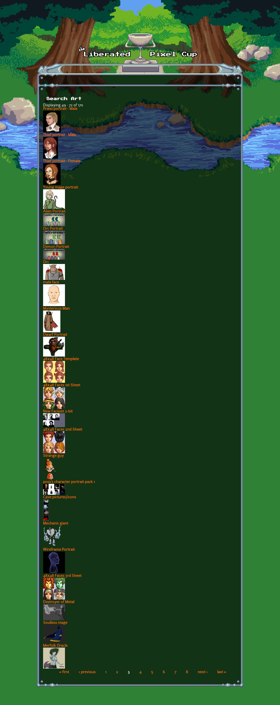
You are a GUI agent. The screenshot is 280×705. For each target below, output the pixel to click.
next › (203, 672)
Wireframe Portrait (59, 550)
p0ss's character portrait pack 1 (69, 482)
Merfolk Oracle (55, 646)
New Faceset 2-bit (58, 411)
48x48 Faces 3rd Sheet (62, 576)
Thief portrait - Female (61, 161)
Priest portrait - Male (60, 109)
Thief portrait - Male (59, 135)
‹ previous (87, 672)
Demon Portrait (56, 247)
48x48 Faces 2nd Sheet (62, 429)
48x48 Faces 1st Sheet (61, 385)
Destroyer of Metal (58, 602)
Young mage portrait (60, 187)
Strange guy (53, 456)
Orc (46, 262)
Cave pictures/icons (59, 497)
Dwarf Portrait (55, 335)
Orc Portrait (53, 229)
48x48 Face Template (61, 359)
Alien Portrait (54, 211)
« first (64, 672)
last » (221, 672)
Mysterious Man (56, 308)
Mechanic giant (55, 523)
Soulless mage (55, 623)
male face (51, 282)
